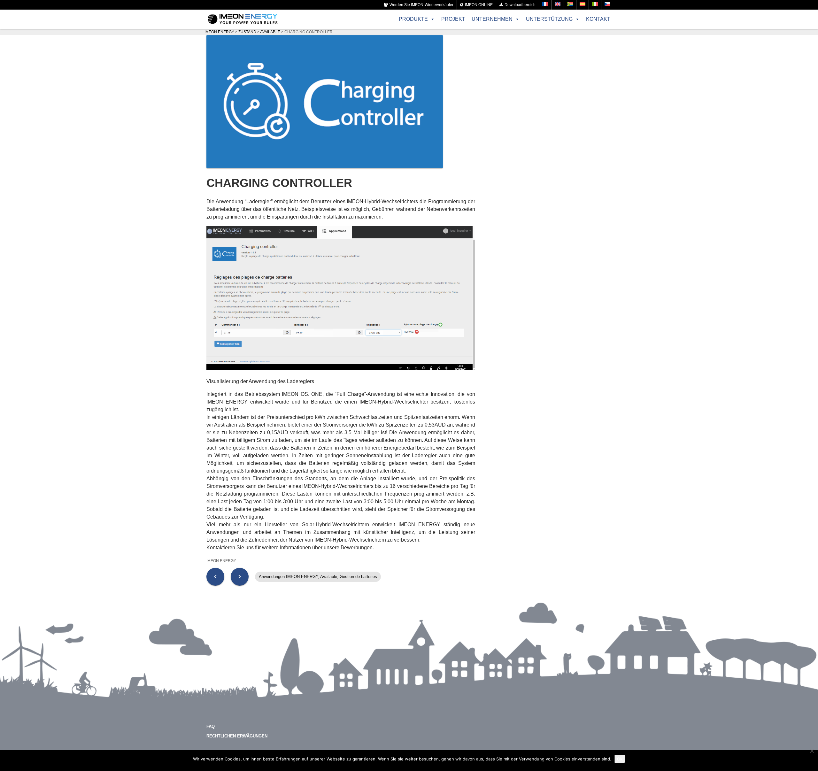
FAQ (210, 726)
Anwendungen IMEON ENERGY (288, 576)
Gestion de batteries (358, 576)
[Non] (811, 751)
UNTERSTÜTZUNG (549, 19)
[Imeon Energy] (243, 19)
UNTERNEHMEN (492, 19)
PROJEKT (453, 19)
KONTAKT (598, 19)
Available (328, 576)
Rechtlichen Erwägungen (236, 736)
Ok (619, 758)
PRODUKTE (413, 19)
